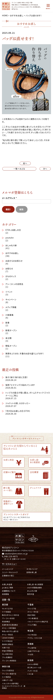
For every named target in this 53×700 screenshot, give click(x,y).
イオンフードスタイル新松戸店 (37, 622)
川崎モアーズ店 (7, 680)
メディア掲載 (10, 307)
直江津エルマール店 (34, 668)
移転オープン (11, 345)
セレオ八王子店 (7, 609)
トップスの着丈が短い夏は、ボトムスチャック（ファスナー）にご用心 (27, 394)
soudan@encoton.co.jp (16, 553)
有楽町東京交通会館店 (10, 625)
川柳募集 (9, 314)
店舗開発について (8, 591)
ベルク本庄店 (32, 635)
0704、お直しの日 (13, 230)
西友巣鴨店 (6, 622)
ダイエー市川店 (32, 612)
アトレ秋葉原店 (7, 657)
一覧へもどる (19, 168)
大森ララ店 (6, 648)
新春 (7, 322)
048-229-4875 (11, 556)
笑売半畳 (30, 594)
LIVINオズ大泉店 (8, 638)
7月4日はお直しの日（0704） (17, 411)
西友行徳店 (31, 615)
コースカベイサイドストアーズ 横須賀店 (13, 687)
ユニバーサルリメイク (10, 572)
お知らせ (9, 268)
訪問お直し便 (31, 572)
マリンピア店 (31, 609)
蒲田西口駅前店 (7, 644)
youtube (9, 237)
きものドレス (10, 276)
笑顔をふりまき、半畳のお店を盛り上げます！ (24, 353)
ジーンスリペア (7, 569)
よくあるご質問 (7, 587)
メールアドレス (9, 198)
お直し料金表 (7, 584)
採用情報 (5, 594)
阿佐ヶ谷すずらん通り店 (10, 631)
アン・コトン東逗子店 (9, 674)
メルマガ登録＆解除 (34, 587)
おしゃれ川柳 (11, 245)
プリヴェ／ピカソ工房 (34, 638)
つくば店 (30, 654)
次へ (45, 168)
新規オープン (11, 330)
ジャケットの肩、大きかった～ (17, 403)
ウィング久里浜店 (8, 671)
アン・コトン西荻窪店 (9, 661)
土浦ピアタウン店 (33, 651)
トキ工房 (30, 674)
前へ (25, 163)
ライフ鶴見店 (6, 677)
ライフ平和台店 (7, 641)
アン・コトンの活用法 (14, 284)
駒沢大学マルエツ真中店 (10, 615)
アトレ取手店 (31, 648)
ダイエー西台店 (7, 635)
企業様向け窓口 (8, 575)
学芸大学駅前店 (7, 651)
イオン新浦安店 (32, 618)
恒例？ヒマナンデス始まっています (20, 385)
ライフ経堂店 (6, 612)
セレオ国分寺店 (7, 654)
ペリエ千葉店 (32, 625)
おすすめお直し (12, 253)
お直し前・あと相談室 (35, 584)
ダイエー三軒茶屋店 (9, 628)
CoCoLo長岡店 (32, 664)
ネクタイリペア (32, 569)
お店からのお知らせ (14, 260)
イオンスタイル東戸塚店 (10, 684)
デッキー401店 (32, 671)
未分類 (8, 338)
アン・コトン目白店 (8, 618)
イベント (9, 291)
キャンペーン (10, 299)
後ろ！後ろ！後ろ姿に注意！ (16, 377)
